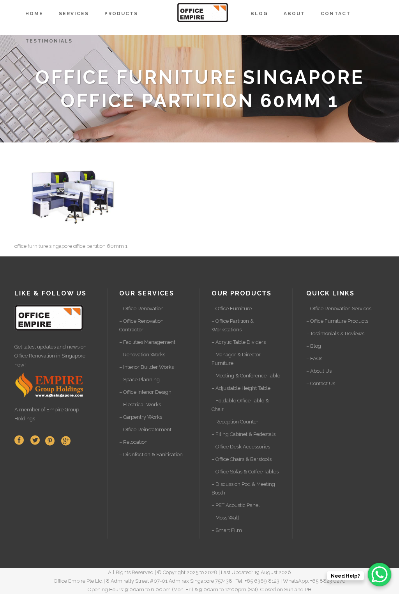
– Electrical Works (140, 404)
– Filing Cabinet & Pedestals (243, 434)
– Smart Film (227, 530)
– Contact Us (320, 383)
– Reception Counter (235, 422)
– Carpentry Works (140, 417)
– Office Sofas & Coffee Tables (245, 472)
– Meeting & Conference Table (246, 376)
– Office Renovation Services (338, 308)
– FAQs (314, 358)
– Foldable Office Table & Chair (240, 405)
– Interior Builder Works (146, 367)
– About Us (319, 371)
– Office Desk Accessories (241, 447)
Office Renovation (34, 356)
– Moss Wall (225, 518)
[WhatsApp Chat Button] (379, 574)
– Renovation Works (142, 354)
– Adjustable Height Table (241, 388)
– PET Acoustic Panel (236, 505)
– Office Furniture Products (337, 321)
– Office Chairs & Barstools (242, 459)
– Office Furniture (232, 308)
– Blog (313, 346)
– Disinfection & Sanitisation (151, 454)
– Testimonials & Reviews (335, 333)
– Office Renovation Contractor (141, 325)
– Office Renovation (141, 308)
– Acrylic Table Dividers (239, 342)
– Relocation (133, 442)
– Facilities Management (147, 342)
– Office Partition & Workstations (233, 325)
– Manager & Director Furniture (236, 359)
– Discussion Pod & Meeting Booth (243, 488)
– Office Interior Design (145, 392)
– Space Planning (139, 379)
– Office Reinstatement (145, 429)
